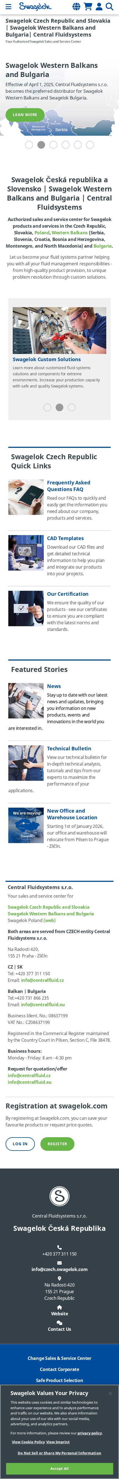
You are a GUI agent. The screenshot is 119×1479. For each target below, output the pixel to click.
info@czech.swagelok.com (60, 1269)
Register (57, 1144)
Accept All (59, 1468)
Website (59, 1314)
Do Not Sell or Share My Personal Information (59, 1453)
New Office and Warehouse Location (72, 814)
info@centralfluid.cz (42, 980)
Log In (20, 1144)
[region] (59, 1432)
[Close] (110, 1393)
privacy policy (89, 1433)
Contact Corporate (59, 1369)
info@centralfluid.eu (43, 1005)
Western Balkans (70, 233)
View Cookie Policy (28, 1442)
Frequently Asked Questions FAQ (68, 486)
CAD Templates (65, 538)
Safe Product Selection (59, 1380)
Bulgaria (103, 246)
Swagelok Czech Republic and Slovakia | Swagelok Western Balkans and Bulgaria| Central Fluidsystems (58, 27)
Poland (42, 233)
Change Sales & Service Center (59, 1358)
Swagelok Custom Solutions (47, 359)
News (54, 686)
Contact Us (59, 1329)
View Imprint (58, 1442)
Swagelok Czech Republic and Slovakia (48, 907)
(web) (49, 920)
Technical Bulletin (69, 748)
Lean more (25, 115)
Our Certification (68, 594)
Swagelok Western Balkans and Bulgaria (51, 914)
